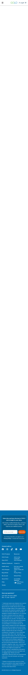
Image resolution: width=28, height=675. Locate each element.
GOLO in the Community (17, 557)
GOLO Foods (5, 557)
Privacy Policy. (7, 538)
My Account (5, 575)
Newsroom (17, 554)
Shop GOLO (5, 560)
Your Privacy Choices (20, 582)
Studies (4, 585)
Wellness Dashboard (7, 563)
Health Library (5, 566)
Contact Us (17, 563)
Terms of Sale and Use (18, 570)
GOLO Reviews (18, 560)
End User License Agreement (18, 567)
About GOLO (5, 579)
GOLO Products (6, 554)
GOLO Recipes (5, 569)
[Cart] (25, 2)
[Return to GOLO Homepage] (14, 3)
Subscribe (22, 532)
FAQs (3, 582)
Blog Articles (5, 572)
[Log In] (22, 2)
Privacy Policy (17, 572)
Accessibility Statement (17, 579)
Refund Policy (17, 575)
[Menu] (3, 3)
